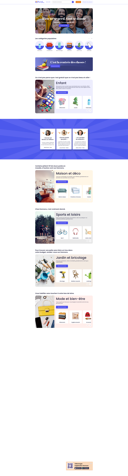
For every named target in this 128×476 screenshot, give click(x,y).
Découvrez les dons (55, 66)
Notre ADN (48, 2)
